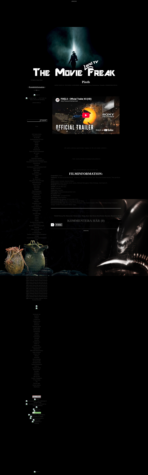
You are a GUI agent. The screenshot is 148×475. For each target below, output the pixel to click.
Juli (46, 259)
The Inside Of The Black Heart (36, 222)
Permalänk (102, 85)
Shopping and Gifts (36, 210)
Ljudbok (36, 175)
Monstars (37, 355)
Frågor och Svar (36, 168)
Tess (37, 381)
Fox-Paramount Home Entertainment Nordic (36, 167)
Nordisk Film (37, 194)
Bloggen (36, 144)
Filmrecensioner (95, 85)
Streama (36, 217)
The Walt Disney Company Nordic (36, 225)
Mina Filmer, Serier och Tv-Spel (36, 180)
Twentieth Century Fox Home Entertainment (36, 234)
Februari (34, 259)
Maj (42, 259)
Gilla (59, 225)
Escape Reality (36, 328)
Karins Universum (37, 352)
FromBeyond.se (36, 342)
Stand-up (37, 215)
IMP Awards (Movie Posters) (36, 350)
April (39, 256)
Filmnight (36, 338)
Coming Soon (37, 319)
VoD (37, 241)
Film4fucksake (36, 331)
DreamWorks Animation (36, 158)
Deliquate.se (36, 323)
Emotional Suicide (37, 326)
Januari (38, 252)
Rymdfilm (36, 371)
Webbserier (36, 244)
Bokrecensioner (36, 149)
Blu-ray (89, 85)
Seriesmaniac (36, 374)
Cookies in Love (36, 321)
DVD (37, 154)
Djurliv (36, 156)
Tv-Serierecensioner (36, 232)
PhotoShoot (36, 201)
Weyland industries (37, 385)
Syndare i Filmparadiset (36, 378)
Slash (36, 212)
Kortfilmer (36, 172)
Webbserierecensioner (36, 246)
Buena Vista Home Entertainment (36, 151)
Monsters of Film (37, 184)
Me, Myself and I (36, 179)
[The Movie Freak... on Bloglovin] (37, 94)
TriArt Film (36, 231)
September (40, 257)
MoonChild (36, 357)
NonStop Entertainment (37, 364)
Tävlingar (37, 236)
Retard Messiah (36, 369)
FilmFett (37, 333)
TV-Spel (36, 220)
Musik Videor (37, 187)
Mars (40, 254)
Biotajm (36, 142)
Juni (44, 259)
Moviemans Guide (37, 362)
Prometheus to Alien (36, 203)
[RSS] (36, 471)
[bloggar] (36, 399)
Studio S (37, 218)
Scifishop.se (36, 373)
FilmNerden (36, 335)
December (45, 257)
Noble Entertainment (36, 191)
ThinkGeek (36, 227)
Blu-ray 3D (36, 148)
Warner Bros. (36, 242)
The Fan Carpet (36, 383)
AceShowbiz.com (36, 314)
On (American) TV (37, 196)
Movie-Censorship (37, 359)
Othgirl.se (36, 366)
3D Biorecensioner (84, 85)
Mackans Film (36, 354)
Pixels (86, 82)
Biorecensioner (36, 141)
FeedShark (36, 423)
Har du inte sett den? (36, 347)
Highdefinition (36, 348)
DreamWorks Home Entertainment (36, 160)
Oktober (36, 261)
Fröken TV (36, 343)
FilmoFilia (36, 340)
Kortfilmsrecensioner (36, 173)
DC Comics (36, 153)
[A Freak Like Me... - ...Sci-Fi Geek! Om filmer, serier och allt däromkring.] (36, 99)
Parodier (36, 199)
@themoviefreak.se (37, 102)
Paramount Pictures (36, 198)
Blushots (37, 317)
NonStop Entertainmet (36, 192)
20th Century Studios (36, 134)
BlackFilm (36, 316)
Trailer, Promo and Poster (36, 229)
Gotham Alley (37, 345)
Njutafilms (36, 189)
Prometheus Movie (37, 367)
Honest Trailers (36, 170)
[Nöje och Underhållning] (36, 413)
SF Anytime (36, 205)
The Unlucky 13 (36, 224)
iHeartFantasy (37, 386)
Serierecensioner (36, 208)
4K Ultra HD (36, 137)
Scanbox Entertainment (37, 206)
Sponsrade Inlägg (36, 213)
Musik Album (37, 186)
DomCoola (36, 324)
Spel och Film (36, 376)
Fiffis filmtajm (36, 329)
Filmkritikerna (36, 336)
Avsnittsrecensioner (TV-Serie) (36, 139)
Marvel (36, 177)
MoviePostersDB (36, 361)
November (40, 261)
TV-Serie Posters (36, 380)
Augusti (27, 261)
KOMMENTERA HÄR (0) (111, 85)
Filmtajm (37, 165)
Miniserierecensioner (36, 182)
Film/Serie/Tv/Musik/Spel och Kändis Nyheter (36, 161)
